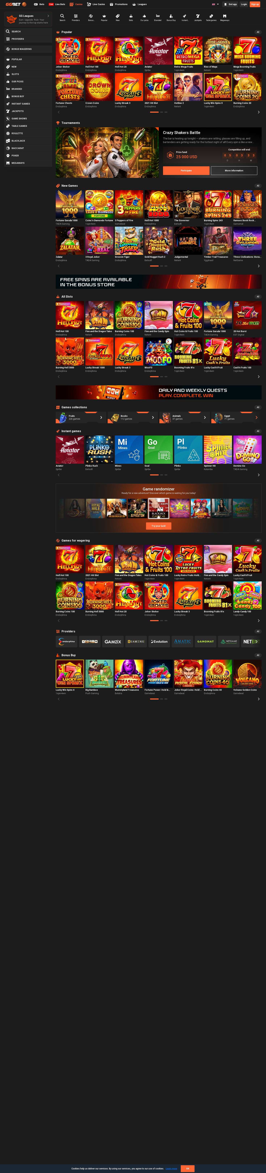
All (258, 32)
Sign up (255, 4)
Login (244, 4)
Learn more (171, 1168)
